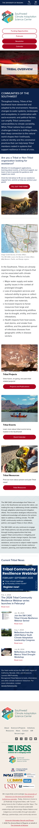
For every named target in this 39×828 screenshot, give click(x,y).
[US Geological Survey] (19, 749)
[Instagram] (26, 739)
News (18, 731)
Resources (10, 731)
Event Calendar (19, 437)
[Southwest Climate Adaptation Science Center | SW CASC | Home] (19, 17)
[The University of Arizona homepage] (12, 2)
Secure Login (19, 733)
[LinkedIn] (35, 739)
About (6, 728)
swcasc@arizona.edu (9, 686)
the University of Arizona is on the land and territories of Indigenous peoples (19, 796)
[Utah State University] (26, 786)
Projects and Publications (19, 387)
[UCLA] (27, 781)
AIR (31, 731)
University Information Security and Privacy (19, 820)
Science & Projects (18, 728)
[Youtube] (30, 739)
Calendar (19, 46)
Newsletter (19, 41)
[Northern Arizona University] (13, 775)
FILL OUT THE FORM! (19, 187)
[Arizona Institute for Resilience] (19, 770)
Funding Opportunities (19, 31)
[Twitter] (16, 739)
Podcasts (19, 36)
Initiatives (31, 728)
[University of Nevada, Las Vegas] (10, 786)
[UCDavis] (14, 781)
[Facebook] (21, 739)
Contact (25, 731)
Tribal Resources (19, 488)
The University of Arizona (19, 825)
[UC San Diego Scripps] (29, 775)
